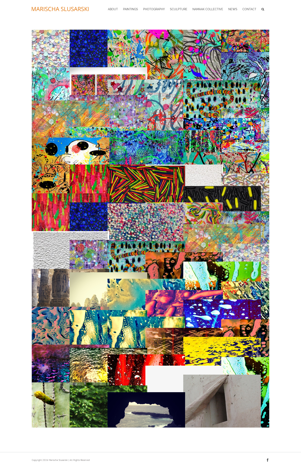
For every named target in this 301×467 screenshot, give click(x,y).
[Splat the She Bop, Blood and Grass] (70, 195)
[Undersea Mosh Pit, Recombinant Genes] (146, 167)
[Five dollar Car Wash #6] (260, 321)
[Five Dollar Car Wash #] (146, 318)
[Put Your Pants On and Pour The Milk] (260, 54)
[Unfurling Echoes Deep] (108, 97)
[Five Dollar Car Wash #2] (260, 283)
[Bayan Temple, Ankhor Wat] (108, 274)
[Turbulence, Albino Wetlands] (70, 233)
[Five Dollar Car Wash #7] (184, 329)
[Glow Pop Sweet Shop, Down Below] (222, 188)
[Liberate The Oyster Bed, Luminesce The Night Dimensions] (146, 205)
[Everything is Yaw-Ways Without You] (222, 154)
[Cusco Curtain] (222, 376)
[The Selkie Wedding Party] (260, 175)
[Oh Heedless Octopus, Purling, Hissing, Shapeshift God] (146, 243)
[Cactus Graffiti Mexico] (70, 384)
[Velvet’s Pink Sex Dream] (184, 254)
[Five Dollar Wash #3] (184, 292)
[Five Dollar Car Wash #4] (222, 301)
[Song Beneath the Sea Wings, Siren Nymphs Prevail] (260, 109)
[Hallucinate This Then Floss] (260, 141)
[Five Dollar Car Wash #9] (70, 346)
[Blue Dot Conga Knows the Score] (108, 128)
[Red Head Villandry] (108, 387)
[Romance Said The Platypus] (146, 132)
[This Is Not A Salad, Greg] (70, 139)
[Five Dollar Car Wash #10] (108, 349)
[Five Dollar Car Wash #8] (70, 308)
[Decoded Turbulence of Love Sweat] (222, 263)
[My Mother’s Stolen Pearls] (260, 245)
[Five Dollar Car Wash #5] (108, 312)
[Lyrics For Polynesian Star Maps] (108, 69)
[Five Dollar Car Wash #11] (146, 356)
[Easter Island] (146, 394)
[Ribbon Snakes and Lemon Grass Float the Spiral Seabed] (70, 102)
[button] (262, 9)
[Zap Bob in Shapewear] (146, 81)
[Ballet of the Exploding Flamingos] (260, 31)
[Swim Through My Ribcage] (222, 120)
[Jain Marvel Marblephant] (70, 271)
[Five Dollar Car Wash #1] (146, 280)
